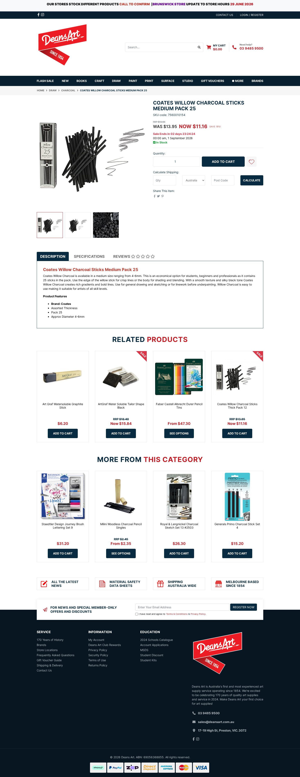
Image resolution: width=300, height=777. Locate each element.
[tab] (53, 256)
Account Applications (154, 645)
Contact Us (44, 670)
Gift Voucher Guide (49, 660)
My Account (96, 639)
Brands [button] (257, 81)
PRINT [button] (149, 81)
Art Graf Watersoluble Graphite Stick (62, 405)
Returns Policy (97, 665)
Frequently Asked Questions (55, 655)
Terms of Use (97, 660)
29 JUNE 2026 (241, 4)
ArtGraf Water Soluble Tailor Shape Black (121, 405)
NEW (65, 81)
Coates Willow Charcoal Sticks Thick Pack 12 (237, 405)
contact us (224, 15)
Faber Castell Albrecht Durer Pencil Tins (179, 405)
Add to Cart (223, 162)
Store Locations (47, 650)
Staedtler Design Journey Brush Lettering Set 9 (63, 525)
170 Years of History (50, 639)
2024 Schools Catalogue (156, 639)
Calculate (251, 180)
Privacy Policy (198, 614)
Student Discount (151, 655)
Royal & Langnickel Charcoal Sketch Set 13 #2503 (179, 525)
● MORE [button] (238, 81)
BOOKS (82, 81)
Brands (41, 645)
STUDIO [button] (187, 81)
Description (52, 256)
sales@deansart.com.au (216, 722)
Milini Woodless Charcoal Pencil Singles (121, 525)
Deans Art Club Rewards (104, 645)
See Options (179, 433)
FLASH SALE (45, 81)
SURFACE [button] (167, 81)
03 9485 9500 (251, 48)
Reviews (122, 256)
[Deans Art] (62, 46)
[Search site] (199, 47)
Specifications (89, 256)
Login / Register (251, 15)
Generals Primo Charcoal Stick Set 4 (237, 525)
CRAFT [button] (99, 81)
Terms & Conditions (177, 614)
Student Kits (148, 660)
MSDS (144, 650)
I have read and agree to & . (172, 614)
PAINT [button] (133, 81)
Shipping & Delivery (50, 665)
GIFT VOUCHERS (212, 81)
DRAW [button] (116, 81)
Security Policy (98, 655)
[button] (251, 162)
